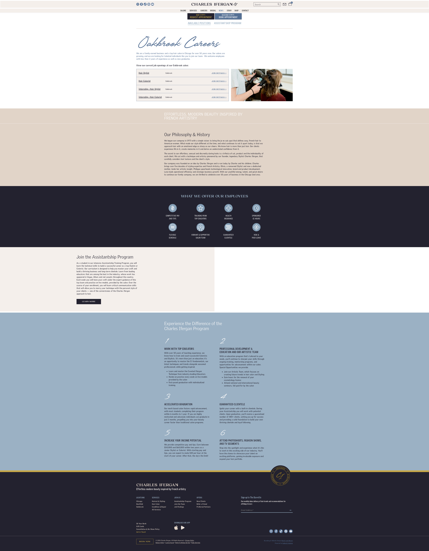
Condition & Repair (159, 433)
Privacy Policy (189, 467)
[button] (214, 479)
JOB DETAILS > (219, 8)
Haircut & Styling (158, 428)
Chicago (139, 428)
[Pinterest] (286, 458)
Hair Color (156, 431)
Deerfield (139, 431)
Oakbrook (140, 433)
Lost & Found (169, 469)
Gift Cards (140, 453)
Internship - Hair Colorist (150, 23)
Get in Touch (141, 458)
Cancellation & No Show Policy (147, 456)
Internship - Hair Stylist (149, 15)
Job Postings (179, 433)
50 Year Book (141, 450)
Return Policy (160, 469)
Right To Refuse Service (182, 469)
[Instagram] (271, 458)
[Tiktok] (281, 458)
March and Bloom (287, 467)
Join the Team (179, 431)
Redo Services (195, 469)
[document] (214, 514)
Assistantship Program (182, 428)
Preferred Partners (204, 433)
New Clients (201, 428)
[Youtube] (291, 458)
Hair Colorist (144, 7)
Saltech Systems (288, 470)
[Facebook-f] (276, 458)
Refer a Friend (202, 431)
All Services (156, 436)
